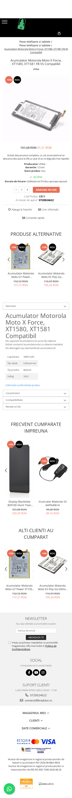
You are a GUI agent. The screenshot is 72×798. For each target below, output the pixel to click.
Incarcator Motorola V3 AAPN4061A (53, 503)
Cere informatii (50, 209)
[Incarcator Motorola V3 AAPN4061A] (52, 469)
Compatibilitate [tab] (14, 400)
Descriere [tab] (11, 306)
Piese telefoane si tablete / (36, 41)
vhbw (36, 69)
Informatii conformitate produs (23, 385)
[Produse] (5, 23)
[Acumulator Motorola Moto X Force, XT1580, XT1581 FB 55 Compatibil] (36, 109)
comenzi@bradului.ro (38, 700)
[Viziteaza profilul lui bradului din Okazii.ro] (26, 784)
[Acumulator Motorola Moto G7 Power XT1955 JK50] (20, 256)
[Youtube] (36, 672)
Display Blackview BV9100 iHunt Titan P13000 (19, 503)
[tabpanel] (36, 109)
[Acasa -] (36, 24)
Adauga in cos (46, 189)
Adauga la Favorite (21, 209)
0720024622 (38, 695)
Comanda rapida (34, 218)
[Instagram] (43, 672)
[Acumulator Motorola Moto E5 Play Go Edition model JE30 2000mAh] (51, 256)
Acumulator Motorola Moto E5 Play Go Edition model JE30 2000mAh (51, 275)
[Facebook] (29, 672)
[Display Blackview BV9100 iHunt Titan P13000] (19, 469)
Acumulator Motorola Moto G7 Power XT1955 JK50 (21, 275)
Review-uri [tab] (13, 406)
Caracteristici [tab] (13, 393)
